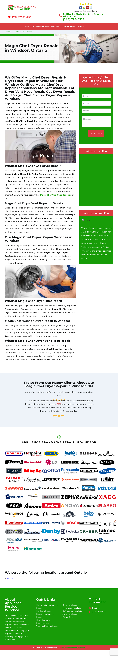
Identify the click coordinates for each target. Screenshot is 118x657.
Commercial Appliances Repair (46, 606)
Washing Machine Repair (47, 626)
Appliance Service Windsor (73, 647)
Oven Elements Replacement (43, 621)
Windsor (10, 578)
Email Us (96, 608)
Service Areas (69, 26)
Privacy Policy (68, 617)
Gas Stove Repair (43, 611)
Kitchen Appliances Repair (44, 615)
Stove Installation (69, 614)
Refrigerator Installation (72, 611)
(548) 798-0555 (73, 19)
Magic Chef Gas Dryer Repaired (56, 195)
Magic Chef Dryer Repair (22, 32)
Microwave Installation (72, 608)
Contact (81, 26)
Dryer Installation (69, 605)
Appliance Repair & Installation (46, 26)
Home (26, 26)
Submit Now (96, 133)
